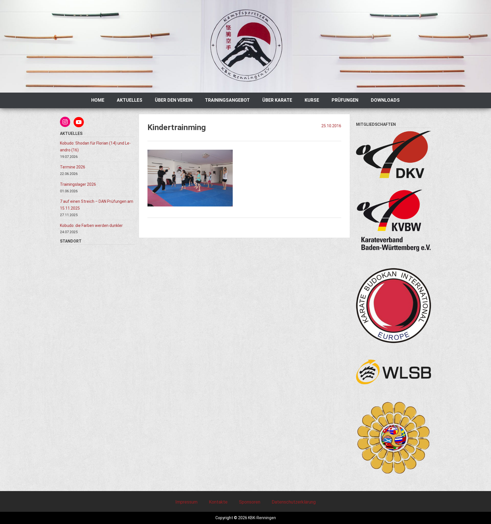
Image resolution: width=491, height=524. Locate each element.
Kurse (312, 100)
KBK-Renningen (261, 517)
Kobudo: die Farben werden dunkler (92, 225)
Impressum (186, 502)
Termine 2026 (72, 167)
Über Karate (277, 100)
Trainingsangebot (227, 100)
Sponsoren (249, 502)
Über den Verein (173, 100)
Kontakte (218, 502)
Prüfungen (345, 100)
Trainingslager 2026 (78, 184)
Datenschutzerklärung (294, 502)
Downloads (385, 100)
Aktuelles (129, 100)
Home (97, 100)
